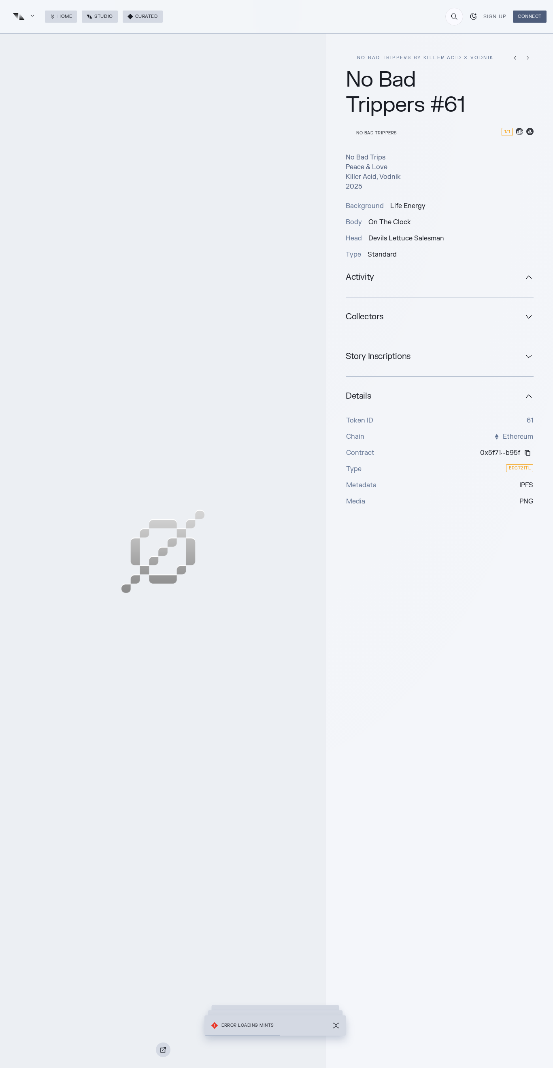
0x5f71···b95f (500, 453)
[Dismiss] (336, 1025)
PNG (526, 501)
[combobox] (454, 16)
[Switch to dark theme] (473, 16)
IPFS (526, 485)
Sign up (494, 16)
